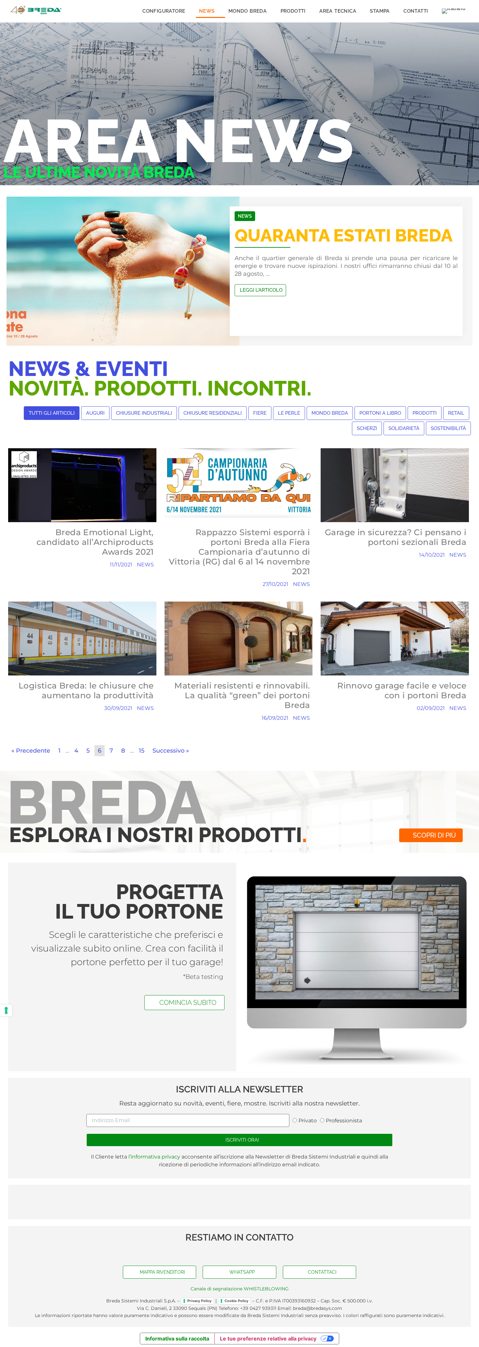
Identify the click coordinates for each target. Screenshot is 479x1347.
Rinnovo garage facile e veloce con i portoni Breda (401, 690)
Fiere (260, 413)
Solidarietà (403, 428)
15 (141, 750)
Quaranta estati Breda (344, 235)
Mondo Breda (330, 413)
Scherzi (367, 428)
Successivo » (170, 750)
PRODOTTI (293, 11)
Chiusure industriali (144, 413)
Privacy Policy (199, 1300)
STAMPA (379, 11)
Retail (456, 413)
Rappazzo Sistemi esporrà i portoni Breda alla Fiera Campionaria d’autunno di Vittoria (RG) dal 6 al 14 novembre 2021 (239, 551)
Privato (307, 1121)
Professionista (344, 1121)
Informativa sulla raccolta (177, 1338)
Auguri (95, 413)
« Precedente (30, 750)
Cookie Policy (236, 1300)
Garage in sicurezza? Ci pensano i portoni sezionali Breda (395, 537)
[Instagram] (252, 1252)
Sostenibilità (448, 428)
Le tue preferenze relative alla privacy (268, 1338)
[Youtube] (239, 1252)
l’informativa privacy (153, 1157)
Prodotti (425, 413)
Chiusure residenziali (212, 413)
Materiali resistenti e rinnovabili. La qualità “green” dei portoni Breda (242, 695)
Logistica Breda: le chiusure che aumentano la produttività (86, 690)
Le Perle (289, 413)
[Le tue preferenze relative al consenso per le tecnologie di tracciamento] (6, 1010)
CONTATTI (415, 11)
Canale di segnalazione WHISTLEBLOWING (240, 1289)
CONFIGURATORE (163, 11)
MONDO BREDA (247, 11)
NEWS (207, 11)
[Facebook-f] (226, 1252)
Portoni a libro (380, 413)
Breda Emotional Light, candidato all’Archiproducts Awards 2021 (95, 542)
